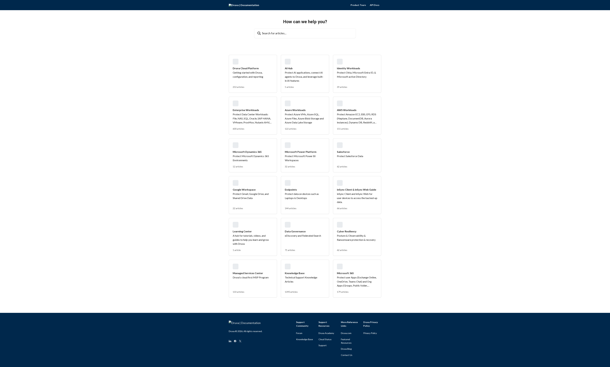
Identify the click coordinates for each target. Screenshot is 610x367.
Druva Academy (326, 333)
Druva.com (346, 333)
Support (323, 345)
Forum (299, 333)
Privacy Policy (370, 333)
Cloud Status (325, 339)
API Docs (374, 5)
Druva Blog (346, 348)
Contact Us (346, 355)
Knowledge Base (304, 339)
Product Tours (358, 5)
